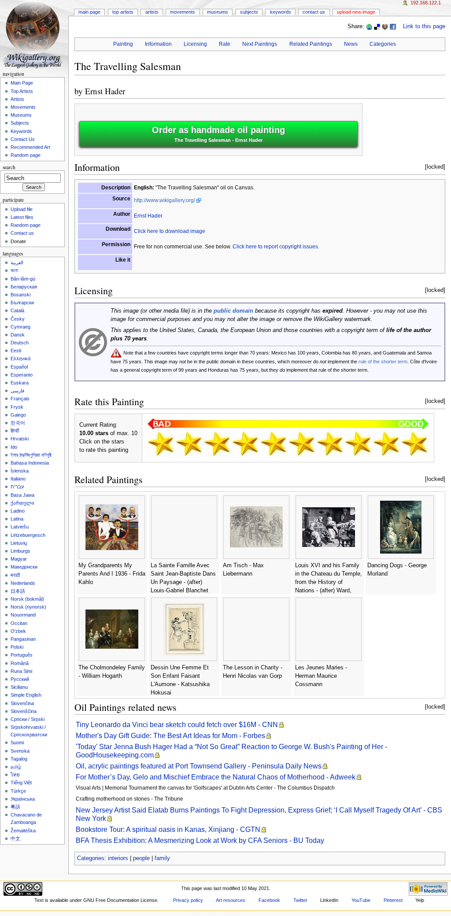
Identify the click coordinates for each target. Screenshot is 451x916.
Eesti (16, 350)
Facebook (269, 900)
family (162, 858)
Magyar (19, 558)
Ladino (18, 510)
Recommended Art (30, 147)
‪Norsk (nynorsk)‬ (28, 606)
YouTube (360, 900)
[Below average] (245, 443)
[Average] (273, 443)
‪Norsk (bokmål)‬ (27, 599)
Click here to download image (169, 231)
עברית (17, 486)
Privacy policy (188, 900)
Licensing (195, 44)
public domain (233, 311)
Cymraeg (20, 326)
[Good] (302, 443)
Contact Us (314, 12)
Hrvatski (20, 438)
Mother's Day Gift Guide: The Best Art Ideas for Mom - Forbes (170, 735)
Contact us (22, 233)
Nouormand (23, 614)
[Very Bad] (161, 443)
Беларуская (24, 286)
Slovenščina (24, 711)
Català (17, 310)
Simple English (26, 695)
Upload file (22, 209)
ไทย (15, 774)
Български (22, 302)
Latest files (22, 217)
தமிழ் (16, 766)
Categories (383, 44)
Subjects (249, 12)
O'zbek (18, 631)
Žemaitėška (23, 830)
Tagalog (19, 758)
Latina (17, 518)
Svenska (20, 750)
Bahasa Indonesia (30, 462)
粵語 (15, 806)
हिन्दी (15, 430)
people (141, 858)
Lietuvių (19, 543)
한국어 (18, 422)
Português (22, 654)
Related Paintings (310, 44)
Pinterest (393, 900)
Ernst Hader (105, 90)
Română (20, 663)
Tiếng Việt (21, 782)
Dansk (18, 334)
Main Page (89, 12)
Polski (17, 647)
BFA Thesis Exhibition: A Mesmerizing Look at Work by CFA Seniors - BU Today (200, 840)
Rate (224, 44)
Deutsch (20, 342)
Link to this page (424, 26)
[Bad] (189, 443)
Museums (217, 12)
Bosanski (20, 294)
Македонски (24, 566)
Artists (152, 12)
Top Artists (122, 12)
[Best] (386, 443)
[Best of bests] (414, 443)
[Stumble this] (369, 26)
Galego (18, 414)
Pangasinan (23, 639)
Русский (20, 679)
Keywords (280, 12)
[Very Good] (330, 443)
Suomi (17, 742)
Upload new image (356, 12)
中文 (15, 838)
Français (20, 398)
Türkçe (18, 791)
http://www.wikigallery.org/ (164, 200)
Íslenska (20, 470)
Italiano (18, 478)
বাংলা (14, 270)
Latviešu (20, 526)
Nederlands (23, 583)
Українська (23, 799)
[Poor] (217, 443)
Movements (182, 12)
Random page (26, 155)
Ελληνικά (20, 358)
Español (19, 366)
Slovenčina (22, 703)
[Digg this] (385, 26)
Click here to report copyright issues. (276, 247)
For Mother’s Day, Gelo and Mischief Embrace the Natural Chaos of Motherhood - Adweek (215, 777)
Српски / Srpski (27, 719)
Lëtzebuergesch (28, 535)
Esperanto (22, 374)
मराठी (15, 575)
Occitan (19, 623)
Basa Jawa (22, 495)
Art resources (230, 900)
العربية (17, 262)
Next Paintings (259, 44)
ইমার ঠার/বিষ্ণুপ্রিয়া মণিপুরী (31, 455)
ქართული (22, 503)
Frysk (17, 407)
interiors (118, 858)
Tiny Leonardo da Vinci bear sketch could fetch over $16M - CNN (177, 724)
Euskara (20, 382)
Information (158, 44)
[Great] (358, 443)
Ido (14, 447)
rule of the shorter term (383, 361)
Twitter (300, 900)
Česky (18, 318)
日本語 (18, 591)
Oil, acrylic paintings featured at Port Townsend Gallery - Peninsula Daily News (199, 766)
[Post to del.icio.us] (377, 26)
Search (9, 167)
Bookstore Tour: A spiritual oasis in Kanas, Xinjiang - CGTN (168, 829)
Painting (123, 44)
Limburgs (20, 551)
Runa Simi (21, 671)
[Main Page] (34, 34)
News (351, 44)
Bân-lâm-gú (23, 278)
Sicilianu (19, 687)
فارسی (17, 390)
